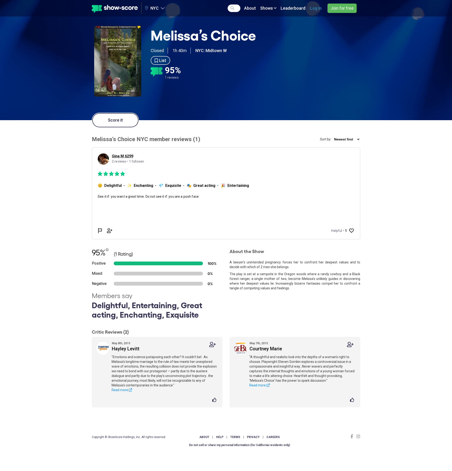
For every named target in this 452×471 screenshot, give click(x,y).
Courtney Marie (266, 349)
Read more (120, 390)
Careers (273, 437)
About (250, 8)
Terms (235, 437)
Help (219, 437)
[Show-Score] (115, 8)
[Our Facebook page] (353, 436)
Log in (316, 8)
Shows (267, 8)
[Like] (215, 400)
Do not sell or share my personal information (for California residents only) (239, 445)
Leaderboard (293, 8)
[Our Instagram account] (357, 436)
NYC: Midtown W (211, 50)
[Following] (212, 345)
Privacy (253, 437)
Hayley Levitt (125, 349)
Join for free (342, 8)
